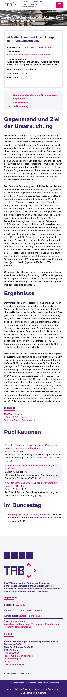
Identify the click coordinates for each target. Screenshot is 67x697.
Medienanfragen (13, 659)
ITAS (16, 605)
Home (8, 689)
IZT (14, 610)
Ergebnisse (19, 98)
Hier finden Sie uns (14, 664)
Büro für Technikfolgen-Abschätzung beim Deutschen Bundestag (32, 4)
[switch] (47, 5)
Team (7, 661)
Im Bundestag (20, 106)
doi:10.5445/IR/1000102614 (45, 457)
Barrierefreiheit (28, 693)
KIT (25, 605)
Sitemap (42, 693)
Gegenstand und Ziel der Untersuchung (35, 95)
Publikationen (20, 102)
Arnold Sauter (44, 47)
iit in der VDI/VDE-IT (33, 610)
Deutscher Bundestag (29, 616)
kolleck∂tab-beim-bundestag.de (20, 420)
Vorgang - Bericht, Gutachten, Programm (29, 514)
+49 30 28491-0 (12, 653)
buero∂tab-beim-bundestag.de (20, 656)
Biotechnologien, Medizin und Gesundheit (28, 54)
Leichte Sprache (22, 689)
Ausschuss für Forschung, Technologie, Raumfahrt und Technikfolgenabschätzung (32, 625)
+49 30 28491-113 (13, 417)
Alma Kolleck (29, 47)
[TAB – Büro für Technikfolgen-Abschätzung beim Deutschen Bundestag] (10, 4)
